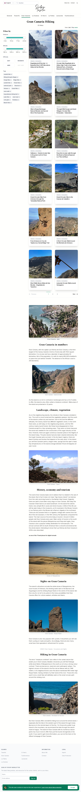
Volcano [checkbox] (6, 88)
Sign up (33, 778)
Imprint (64, 752)
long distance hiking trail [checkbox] (11, 94)
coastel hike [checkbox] (7, 74)
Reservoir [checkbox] (17, 85)
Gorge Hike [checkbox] (7, 80)
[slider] (5, 38)
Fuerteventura (69, 15)
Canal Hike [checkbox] (15, 88)
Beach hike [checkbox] (7, 102)
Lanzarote (59, 15)
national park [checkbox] (7, 85)
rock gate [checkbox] (6, 99)
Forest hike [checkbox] (17, 82)
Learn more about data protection (51, 787)
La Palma (51, 15)
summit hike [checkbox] (7, 82)
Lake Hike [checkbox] (6, 97)
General (9, 15)
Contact (73, 2)
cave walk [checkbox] (6, 91)
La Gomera (35, 15)
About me (66, 2)
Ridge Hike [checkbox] (16, 80)
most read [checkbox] (15, 97)
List (69, 27)
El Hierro (44, 15)
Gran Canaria (26, 15)
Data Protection (66, 755)
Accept (72, 787)
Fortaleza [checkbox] (15, 99)
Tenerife (17, 15)
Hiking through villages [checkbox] (10, 77)
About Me (44, 752)
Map (75, 27)
